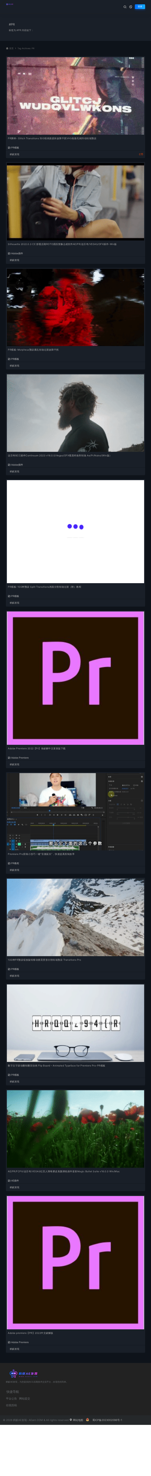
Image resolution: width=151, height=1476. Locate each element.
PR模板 (15, 147)
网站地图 (77, 1420)
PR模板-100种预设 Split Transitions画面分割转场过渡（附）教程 (44, 586)
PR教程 (15, 863)
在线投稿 (11, 1405)
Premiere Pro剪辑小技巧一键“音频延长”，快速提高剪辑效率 (41, 854)
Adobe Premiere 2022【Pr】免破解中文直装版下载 (37, 748)
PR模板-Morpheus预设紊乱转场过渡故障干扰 (33, 349)
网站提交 (24, 1398)
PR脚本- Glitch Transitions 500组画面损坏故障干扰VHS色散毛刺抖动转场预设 (52, 138)
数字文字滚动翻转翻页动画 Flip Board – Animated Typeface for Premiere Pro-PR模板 (56, 1065)
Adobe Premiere (20, 757)
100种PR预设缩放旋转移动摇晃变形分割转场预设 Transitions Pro (44, 959)
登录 (140, 6)
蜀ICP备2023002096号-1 (107, 1420)
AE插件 (15, 1180)
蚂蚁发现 (14, 154)
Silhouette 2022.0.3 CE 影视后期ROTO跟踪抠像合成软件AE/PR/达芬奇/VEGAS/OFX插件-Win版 (62, 244)
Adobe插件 (17, 253)
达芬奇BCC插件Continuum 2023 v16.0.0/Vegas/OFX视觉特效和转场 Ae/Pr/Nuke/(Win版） (60, 455)
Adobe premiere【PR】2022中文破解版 (30, 1332)
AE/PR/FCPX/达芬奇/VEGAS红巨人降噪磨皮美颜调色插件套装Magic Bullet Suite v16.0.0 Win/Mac (64, 1171)
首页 (11, 48)
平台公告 (11, 1398)
